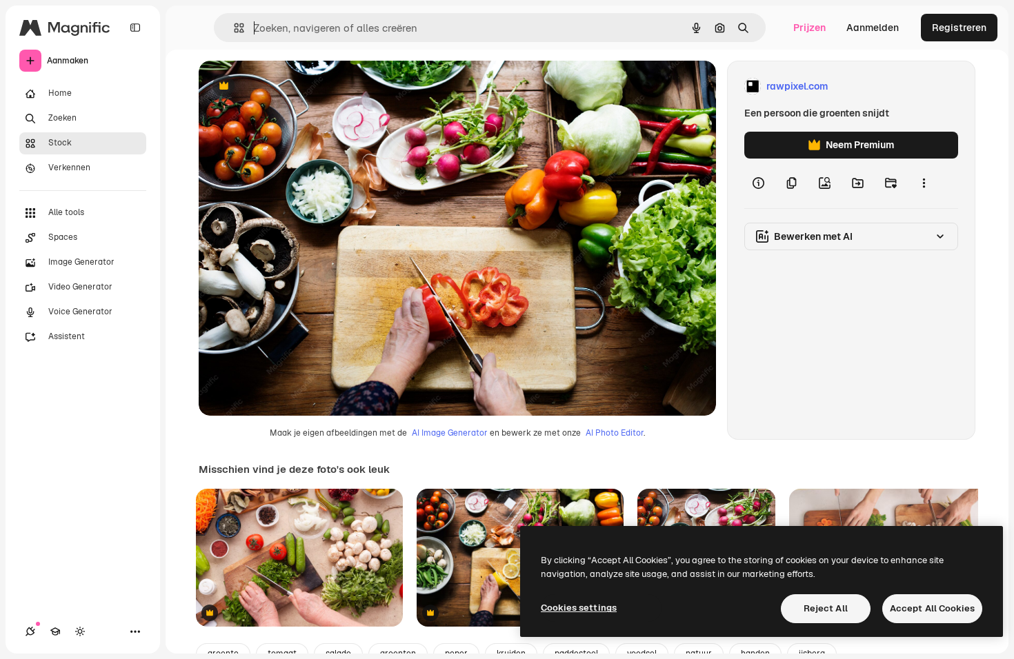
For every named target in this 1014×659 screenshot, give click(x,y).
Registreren (959, 27)
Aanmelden (872, 27)
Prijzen (809, 27)
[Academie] (55, 631)
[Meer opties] (923, 183)
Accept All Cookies (932, 608)
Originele (289, 86)
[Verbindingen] (30, 631)
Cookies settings (579, 608)
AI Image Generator (450, 432)
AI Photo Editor (615, 432)
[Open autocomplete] (233, 28)
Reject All (826, 608)
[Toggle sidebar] (135, 28)
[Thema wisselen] (80, 631)
